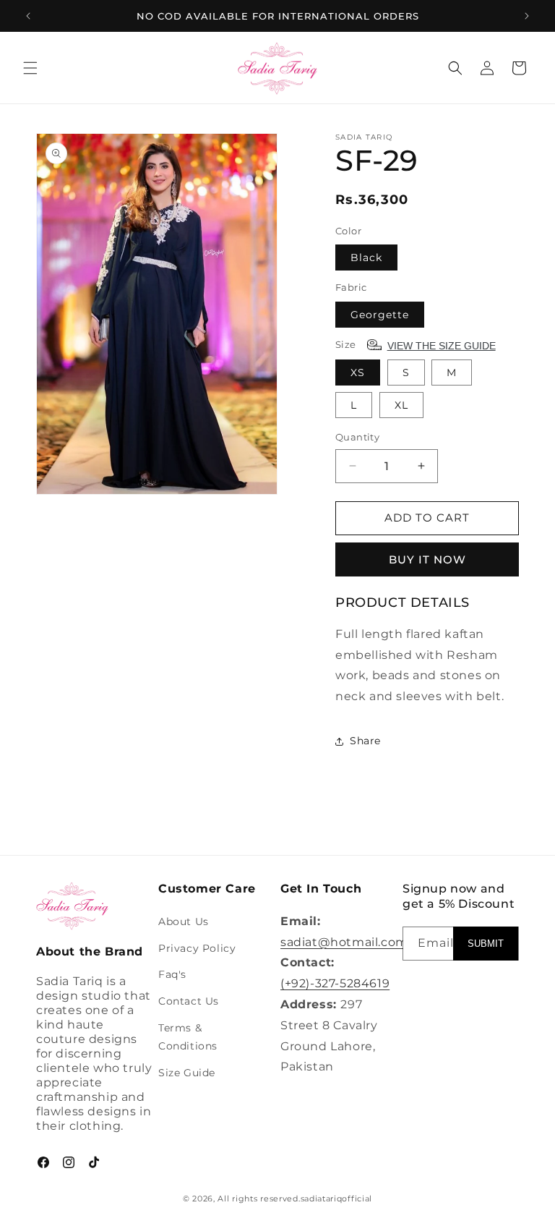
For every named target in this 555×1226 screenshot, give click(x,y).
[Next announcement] (527, 16)
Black (366, 257)
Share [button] (365, 740)
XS (357, 372)
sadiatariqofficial (337, 1198)
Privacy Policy (197, 948)
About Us (183, 921)
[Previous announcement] (28, 16)
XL (401, 405)
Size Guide (186, 1072)
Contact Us (188, 1001)
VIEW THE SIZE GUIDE (441, 346)
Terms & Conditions (188, 1036)
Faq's (172, 974)
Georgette (379, 314)
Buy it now (427, 559)
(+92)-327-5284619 (335, 983)
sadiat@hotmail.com (344, 942)
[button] (30, 68)
